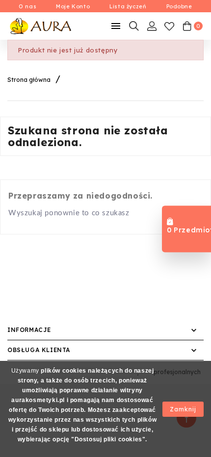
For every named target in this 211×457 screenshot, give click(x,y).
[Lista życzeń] (169, 26)
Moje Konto (73, 6)
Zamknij (183, 409)
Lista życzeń (127, 6)
